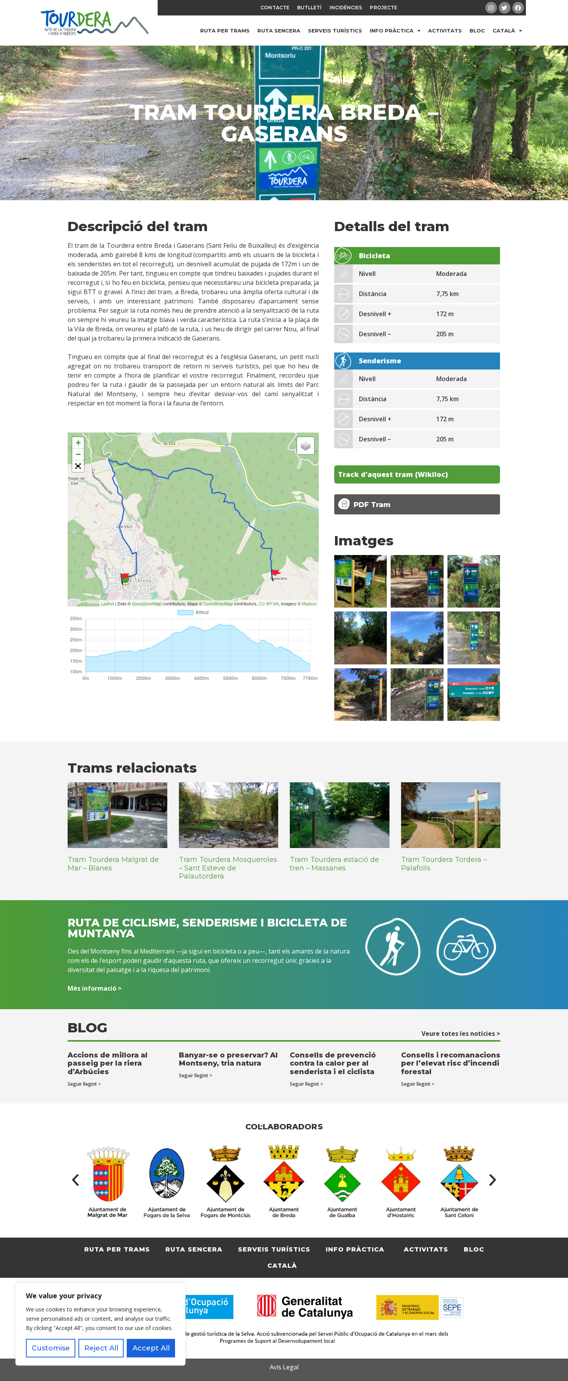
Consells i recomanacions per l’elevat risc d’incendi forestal (450, 1063)
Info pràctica (391, 30)
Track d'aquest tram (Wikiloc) (393, 474)
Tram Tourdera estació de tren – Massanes (334, 863)
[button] (75, 1180)
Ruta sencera (278, 30)
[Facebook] (518, 8)
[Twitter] (504, 8)
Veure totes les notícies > (461, 1033)
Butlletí (309, 7)
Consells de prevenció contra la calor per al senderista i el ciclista (333, 1063)
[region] (100, 1324)
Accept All (151, 1348)
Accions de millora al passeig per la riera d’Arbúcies (108, 1063)
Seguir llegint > (84, 1084)
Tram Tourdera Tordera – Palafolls (444, 863)
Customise (51, 1348)
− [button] (78, 454)
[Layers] (305, 445)
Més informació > (95, 988)
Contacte (274, 7)
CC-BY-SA (269, 603)
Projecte (383, 7)
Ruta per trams (225, 30)
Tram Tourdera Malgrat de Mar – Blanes (113, 863)
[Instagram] (491, 8)
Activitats (445, 30)
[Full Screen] (78, 466)
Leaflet (107, 603)
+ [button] (78, 443)
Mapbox (309, 603)
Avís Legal (284, 1367)
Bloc (477, 30)
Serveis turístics (335, 30)
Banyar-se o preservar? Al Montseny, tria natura (228, 1059)
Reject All (101, 1348)
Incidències (346, 7)
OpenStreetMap (147, 603)
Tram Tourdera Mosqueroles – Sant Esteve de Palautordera (228, 867)
